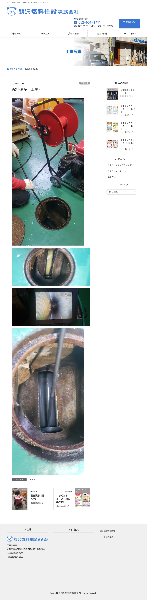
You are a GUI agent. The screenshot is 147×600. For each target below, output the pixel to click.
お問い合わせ (131, 23)
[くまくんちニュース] (82, 499)
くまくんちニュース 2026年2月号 (128, 126)
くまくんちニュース (117, 171)
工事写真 (84, 83)
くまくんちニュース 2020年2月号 (63, 498)
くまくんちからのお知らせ (120, 165)
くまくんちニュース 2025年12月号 (127, 143)
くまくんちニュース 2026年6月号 (128, 109)
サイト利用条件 (107, 537)
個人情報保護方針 (108, 531)
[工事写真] (19, 499)
